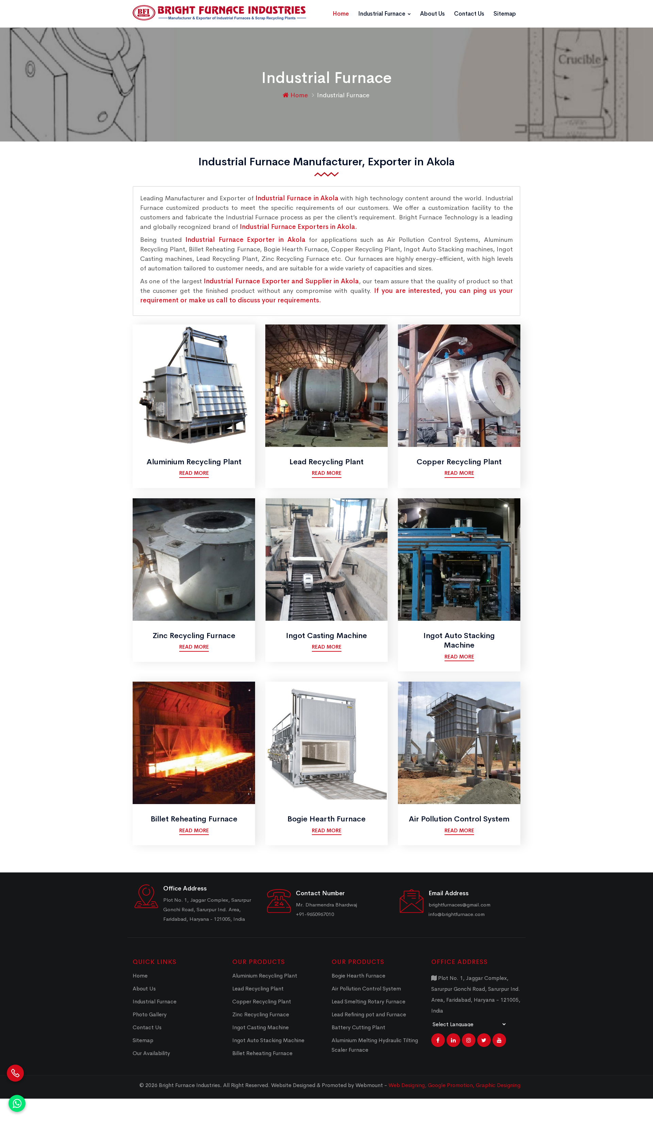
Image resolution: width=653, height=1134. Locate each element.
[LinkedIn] (453, 1040)
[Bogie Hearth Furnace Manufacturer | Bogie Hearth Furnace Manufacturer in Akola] (326, 742)
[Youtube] (499, 1040)
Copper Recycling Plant (459, 462)
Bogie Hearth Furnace (326, 819)
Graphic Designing (498, 1085)
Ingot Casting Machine (326, 635)
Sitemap (504, 13)
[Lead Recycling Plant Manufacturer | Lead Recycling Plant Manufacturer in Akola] (326, 385)
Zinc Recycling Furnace (194, 635)
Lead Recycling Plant (326, 462)
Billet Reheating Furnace (194, 819)
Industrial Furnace (382, 13)
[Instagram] (468, 1040)
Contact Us (469, 13)
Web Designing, (407, 1085)
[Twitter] (484, 1040)
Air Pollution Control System (459, 819)
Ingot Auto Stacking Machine (459, 640)
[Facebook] (438, 1040)
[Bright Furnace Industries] (219, 13)
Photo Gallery (150, 1014)
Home (341, 13)
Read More (194, 473)
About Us (432, 13)
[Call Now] (15, 1064)
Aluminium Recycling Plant (194, 462)
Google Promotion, (452, 1085)
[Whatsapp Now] (17, 1103)
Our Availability (151, 1053)
